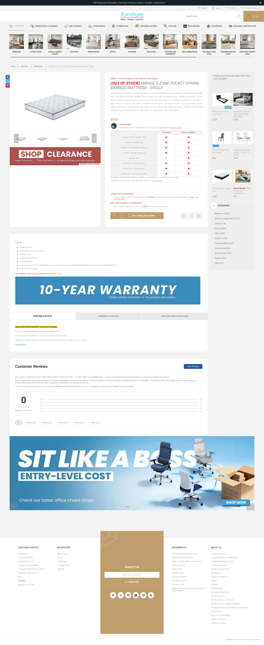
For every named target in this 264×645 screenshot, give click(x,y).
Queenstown (216, 588)
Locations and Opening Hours (185, 554)
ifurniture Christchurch (221, 569)
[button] (251, 44)
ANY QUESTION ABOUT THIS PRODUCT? (126, 203)
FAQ (19, 577)
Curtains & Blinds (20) (224, 243)
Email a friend (199, 216)
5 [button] (137, 507)
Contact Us (23, 554)
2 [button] (123, 507)
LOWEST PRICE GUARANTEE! (122, 194)
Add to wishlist (184, 216)
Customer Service (25, 557)
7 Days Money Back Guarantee (31, 569)
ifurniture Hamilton (219, 565)
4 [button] (132, 507)
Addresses (62, 561)
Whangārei (216, 573)
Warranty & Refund (109, 316)
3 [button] (127, 507)
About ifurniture (218, 554)
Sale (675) (219, 263)
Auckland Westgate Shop (222, 561)
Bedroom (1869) (222, 213)
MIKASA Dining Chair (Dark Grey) (220, 151)
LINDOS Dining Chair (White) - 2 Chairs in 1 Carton (241, 152)
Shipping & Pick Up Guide (182, 557)
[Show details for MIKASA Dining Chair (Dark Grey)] (222, 137)
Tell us (151, 197)
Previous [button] (16, 138)
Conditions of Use (179, 581)
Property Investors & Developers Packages (229, 607)
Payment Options (179, 577)
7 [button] (146, 507)
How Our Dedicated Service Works (186, 561)
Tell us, (145, 206)
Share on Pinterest (8, 85)
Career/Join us (217, 596)
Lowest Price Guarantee (28, 565)
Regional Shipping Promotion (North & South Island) (188, 589)
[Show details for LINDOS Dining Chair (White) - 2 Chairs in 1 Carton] (243, 137)
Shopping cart (63, 565)
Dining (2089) (220, 228)
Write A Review (193, 366)
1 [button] (118, 507)
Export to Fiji (216, 611)
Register (204, 8)
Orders (60, 557)
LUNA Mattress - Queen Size (221, 189)
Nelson (214, 581)
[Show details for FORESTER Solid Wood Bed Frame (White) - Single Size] (243, 99)
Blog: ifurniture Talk (26, 585)
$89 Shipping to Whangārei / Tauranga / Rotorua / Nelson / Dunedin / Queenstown (129, 3)
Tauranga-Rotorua (219, 577)
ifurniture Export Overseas (222, 600)
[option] (23, 138)
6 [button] (141, 507)
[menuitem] (36, 554)
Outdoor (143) (221, 238)
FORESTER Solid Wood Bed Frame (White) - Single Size (242, 114)
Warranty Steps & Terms (28, 573)
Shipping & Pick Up (42, 316)
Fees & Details (20, 344)
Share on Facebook (8, 77)
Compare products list (253, 8)
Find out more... (158, 181)
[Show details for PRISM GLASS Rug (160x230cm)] (243, 176)
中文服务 (22, 581)
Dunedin (214, 584)
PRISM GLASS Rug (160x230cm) (242, 190)
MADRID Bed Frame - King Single (220, 113)
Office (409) (220, 233)
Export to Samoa (218, 619)
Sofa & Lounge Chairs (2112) (227, 218)
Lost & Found (177, 573)
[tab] (43, 316)
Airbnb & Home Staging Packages (225, 604)
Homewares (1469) (223, 253)
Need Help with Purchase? (175, 316)
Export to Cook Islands (221, 615)
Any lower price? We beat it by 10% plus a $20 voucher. (150, 127)
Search (238, 16)
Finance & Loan (178, 565)
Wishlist (60, 569)
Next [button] (94, 138)
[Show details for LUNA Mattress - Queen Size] (222, 176)
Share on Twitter (8, 81)
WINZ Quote (177, 569)
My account (62, 554)
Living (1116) (220, 223)
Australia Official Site (220, 592)
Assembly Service (25, 561)
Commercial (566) (223, 248)
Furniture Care (178, 584)
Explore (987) (220, 258)
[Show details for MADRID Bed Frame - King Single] (222, 99)
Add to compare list (191, 216)
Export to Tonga (218, 623)
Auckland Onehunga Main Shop (224, 557)
